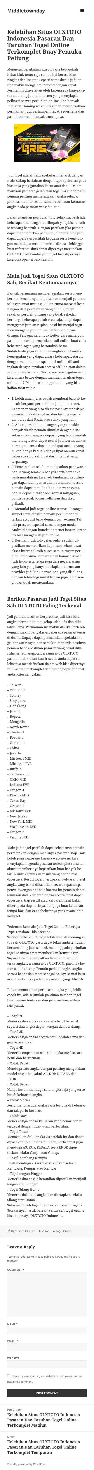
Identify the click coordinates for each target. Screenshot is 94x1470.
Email (12, 1341)
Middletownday (26, 10)
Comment (15, 1270)
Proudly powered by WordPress (26, 1464)
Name (12, 1324)
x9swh (45, 1231)
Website (13, 1358)
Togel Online (63, 1231)
